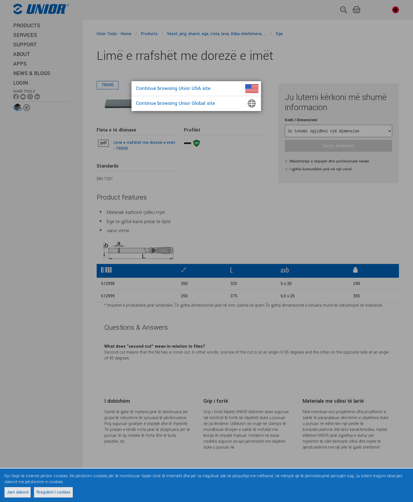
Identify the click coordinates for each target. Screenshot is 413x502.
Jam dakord (17, 492)
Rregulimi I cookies (53, 492)
